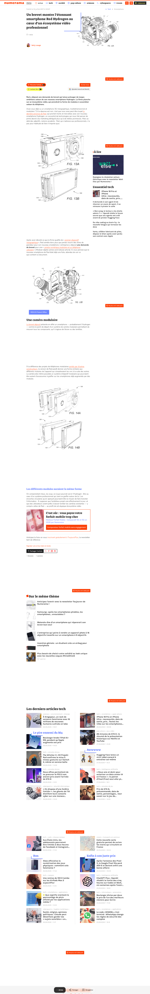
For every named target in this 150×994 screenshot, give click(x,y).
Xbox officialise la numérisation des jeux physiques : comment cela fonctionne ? (55, 864)
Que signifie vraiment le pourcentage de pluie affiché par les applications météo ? (56, 898)
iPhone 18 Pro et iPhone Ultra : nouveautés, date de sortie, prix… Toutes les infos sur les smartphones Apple (111, 194)
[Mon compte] (127, 3)
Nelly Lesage (36, 45)
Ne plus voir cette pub (116, 79)
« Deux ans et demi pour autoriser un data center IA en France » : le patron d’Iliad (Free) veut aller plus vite (110, 775)
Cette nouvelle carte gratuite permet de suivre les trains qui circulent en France (109, 843)
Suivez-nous (85, 85)
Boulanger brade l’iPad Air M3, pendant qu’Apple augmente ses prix (55, 740)
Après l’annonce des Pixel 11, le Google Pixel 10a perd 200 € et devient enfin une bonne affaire (109, 864)
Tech (109, 9)
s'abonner (141, 3)
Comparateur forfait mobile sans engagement (66, 527)
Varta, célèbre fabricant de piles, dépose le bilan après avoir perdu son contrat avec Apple (107, 233)
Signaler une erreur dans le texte (38, 546)
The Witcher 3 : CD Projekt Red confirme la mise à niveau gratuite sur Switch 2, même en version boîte (56, 758)
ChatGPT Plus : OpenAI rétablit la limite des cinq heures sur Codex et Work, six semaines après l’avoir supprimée (109, 881)
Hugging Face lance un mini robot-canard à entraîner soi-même (108, 757)
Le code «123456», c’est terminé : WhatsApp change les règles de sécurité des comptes (110, 915)
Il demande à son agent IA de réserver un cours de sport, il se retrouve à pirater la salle (107, 204)
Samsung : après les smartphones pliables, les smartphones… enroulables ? (60, 613)
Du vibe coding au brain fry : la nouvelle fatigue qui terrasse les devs (107, 224)
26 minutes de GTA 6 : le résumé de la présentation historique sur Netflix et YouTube (109, 737)
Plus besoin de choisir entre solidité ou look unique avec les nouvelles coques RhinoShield (62, 654)
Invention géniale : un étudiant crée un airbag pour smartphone (62, 644)
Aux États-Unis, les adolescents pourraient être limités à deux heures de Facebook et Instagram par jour (56, 843)
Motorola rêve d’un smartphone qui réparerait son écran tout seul (61, 623)
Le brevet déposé (33, 324)
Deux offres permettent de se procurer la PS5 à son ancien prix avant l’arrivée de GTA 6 (55, 775)
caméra (40, 556)
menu (28, 3)
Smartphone (119, 9)
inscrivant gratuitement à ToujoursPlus (62, 537)
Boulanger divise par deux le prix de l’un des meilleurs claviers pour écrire (110, 897)
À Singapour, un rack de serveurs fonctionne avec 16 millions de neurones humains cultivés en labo (56, 720)
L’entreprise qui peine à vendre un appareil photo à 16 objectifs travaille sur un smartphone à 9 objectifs (63, 634)
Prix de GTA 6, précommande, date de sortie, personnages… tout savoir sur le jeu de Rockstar (109, 792)
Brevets (30, 556)
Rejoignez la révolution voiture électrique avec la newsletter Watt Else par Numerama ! (108, 179)
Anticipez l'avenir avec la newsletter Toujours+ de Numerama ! (61, 602)
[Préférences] (131, 3)
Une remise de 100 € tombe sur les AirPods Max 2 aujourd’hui (56, 880)
